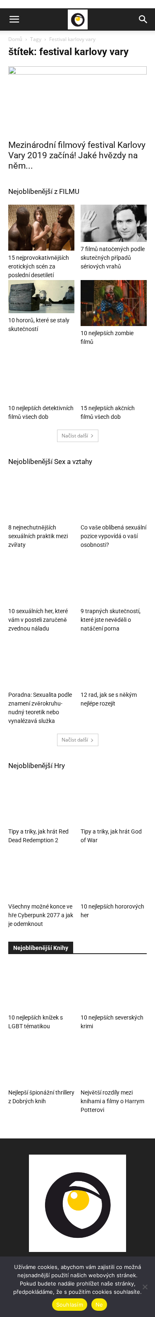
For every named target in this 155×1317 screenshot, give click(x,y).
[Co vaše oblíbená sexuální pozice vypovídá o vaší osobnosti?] (114, 497)
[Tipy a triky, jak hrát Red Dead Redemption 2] (41, 801)
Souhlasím (69, 1304)
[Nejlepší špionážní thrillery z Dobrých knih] (41, 1062)
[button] (14, 19)
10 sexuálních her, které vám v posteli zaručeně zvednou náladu (38, 620)
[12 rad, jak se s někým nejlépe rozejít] (114, 665)
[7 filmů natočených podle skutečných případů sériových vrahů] (114, 223)
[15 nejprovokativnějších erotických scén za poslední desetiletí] (41, 227)
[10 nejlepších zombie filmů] (114, 303)
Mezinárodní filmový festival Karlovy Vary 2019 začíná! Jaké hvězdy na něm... (76, 155)
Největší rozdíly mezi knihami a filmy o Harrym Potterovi (112, 1101)
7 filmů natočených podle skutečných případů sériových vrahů (113, 258)
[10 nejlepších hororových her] (114, 876)
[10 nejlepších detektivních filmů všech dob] (41, 378)
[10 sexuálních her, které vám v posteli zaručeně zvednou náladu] (41, 581)
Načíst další (75, 435)
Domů (15, 39)
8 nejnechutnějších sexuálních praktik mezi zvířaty (38, 536)
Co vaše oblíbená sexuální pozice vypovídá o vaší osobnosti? (113, 536)
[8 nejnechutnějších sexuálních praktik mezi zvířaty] (41, 497)
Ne (99, 1304)
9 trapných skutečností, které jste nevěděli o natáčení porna (111, 620)
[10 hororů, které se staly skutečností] (41, 296)
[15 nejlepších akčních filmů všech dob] (114, 378)
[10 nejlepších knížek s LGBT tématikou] (41, 987)
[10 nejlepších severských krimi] (114, 987)
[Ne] (145, 1287)
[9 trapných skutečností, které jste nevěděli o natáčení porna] (114, 581)
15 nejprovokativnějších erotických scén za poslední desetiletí (38, 266)
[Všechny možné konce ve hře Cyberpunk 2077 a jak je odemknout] (41, 876)
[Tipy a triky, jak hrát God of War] (114, 801)
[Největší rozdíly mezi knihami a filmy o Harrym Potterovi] (114, 1062)
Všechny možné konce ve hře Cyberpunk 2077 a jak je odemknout (40, 915)
